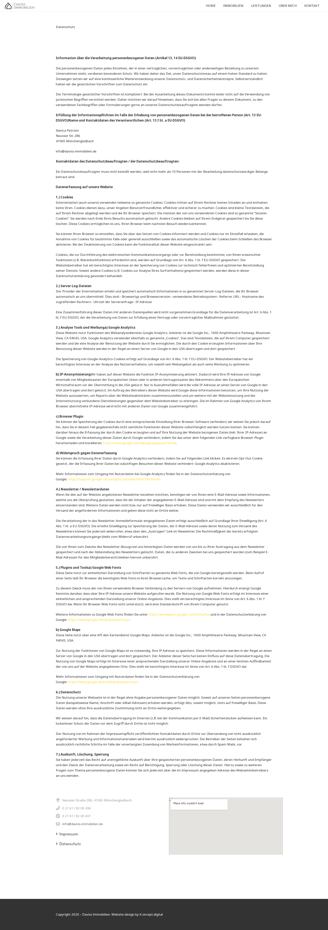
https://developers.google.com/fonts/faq (179, 614)
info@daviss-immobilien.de (82, 824)
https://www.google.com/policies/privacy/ (99, 619)
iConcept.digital (151, 914)
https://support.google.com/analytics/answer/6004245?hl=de (114, 479)
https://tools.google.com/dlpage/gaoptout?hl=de (139, 443)
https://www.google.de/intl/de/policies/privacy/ (103, 682)
